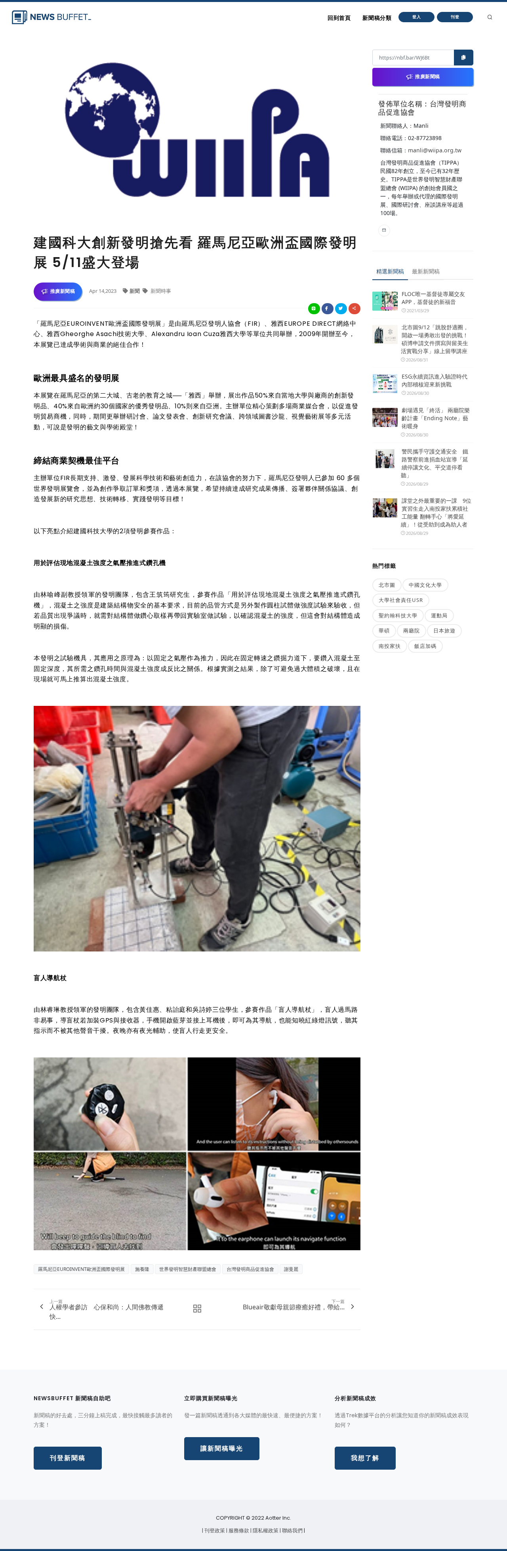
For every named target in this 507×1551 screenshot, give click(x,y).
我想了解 (365, 1458)
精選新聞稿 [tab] (390, 271)
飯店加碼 (425, 646)
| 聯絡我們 (292, 1530)
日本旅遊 (444, 630)
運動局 (439, 615)
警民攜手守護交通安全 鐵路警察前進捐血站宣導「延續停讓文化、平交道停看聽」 (434, 463)
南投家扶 (390, 646)
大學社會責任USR (401, 599)
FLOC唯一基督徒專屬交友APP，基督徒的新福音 (433, 298)
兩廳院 (411, 630)
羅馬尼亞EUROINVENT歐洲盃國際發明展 (81, 1269)
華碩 (384, 630)
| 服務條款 (238, 1530)
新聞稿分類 (376, 18)
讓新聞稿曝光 (221, 1448)
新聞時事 (160, 290)
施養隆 (142, 1269)
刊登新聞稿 (68, 1458)
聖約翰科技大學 (398, 615)
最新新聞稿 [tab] (426, 271)
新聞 (135, 290)
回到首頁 (339, 18)
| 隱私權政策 (265, 1530)
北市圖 (387, 584)
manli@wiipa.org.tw (434, 150)
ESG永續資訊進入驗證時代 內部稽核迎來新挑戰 (434, 380)
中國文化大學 (425, 584)
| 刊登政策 (214, 1530)
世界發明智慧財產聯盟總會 (187, 1269)
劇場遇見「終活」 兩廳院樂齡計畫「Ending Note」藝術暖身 (436, 418)
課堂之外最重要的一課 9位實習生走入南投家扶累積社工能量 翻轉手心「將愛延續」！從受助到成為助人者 (436, 512)
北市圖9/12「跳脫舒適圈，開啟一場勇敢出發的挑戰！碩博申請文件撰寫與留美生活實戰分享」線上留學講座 (435, 339)
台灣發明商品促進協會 (250, 1269)
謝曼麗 (291, 1269)
